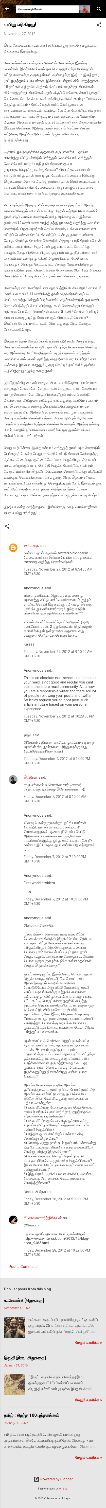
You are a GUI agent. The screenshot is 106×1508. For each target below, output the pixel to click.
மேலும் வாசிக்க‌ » (88, 1342)
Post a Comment (23, 1266)
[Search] (99, 10)
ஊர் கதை (31, 545)
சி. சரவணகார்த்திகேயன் (43, 1218)
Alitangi (63, 1488)
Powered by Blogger (56, 1479)
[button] (99, 26)
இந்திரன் (30, 777)
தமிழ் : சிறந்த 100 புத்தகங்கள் (31, 1415)
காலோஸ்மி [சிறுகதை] (24, 1300)
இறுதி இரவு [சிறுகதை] (25, 1357)
